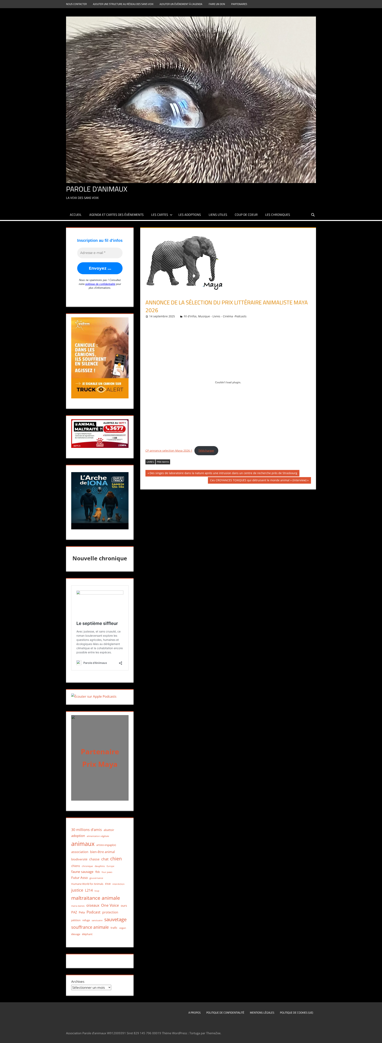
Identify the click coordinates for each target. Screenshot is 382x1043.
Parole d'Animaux (96, 188)
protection (110, 912)
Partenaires (239, 4)
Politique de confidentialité (225, 1012)
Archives (77, 981)
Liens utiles (218, 214)
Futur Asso (79, 877)
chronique (87, 866)
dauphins (100, 866)
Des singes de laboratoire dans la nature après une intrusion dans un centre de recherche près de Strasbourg (223, 473)
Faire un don (217, 4)
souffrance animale (90, 927)
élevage (75, 934)
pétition (76, 920)
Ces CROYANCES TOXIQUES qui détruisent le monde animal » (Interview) (258, 481)
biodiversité (79, 859)
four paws (107, 872)
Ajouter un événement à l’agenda (181, 4)
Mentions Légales (262, 1012)
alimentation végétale (98, 836)
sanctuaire (97, 920)
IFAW (108, 884)
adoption (78, 835)
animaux (83, 844)
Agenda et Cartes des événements (116, 214)
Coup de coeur (246, 214)
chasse (94, 859)
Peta (82, 912)
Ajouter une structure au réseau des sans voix (123, 4)
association (79, 852)
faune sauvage (82, 871)
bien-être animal (102, 851)
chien (116, 859)
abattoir (109, 830)
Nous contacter (76, 4)
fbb (97, 872)
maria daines (78, 905)
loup (97, 890)
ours (124, 905)
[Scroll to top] (375, 1036)
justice (77, 890)
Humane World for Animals (87, 884)
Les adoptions (189, 214)
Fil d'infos (190, 316)
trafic (114, 928)
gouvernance (96, 877)
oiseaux (92, 905)
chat (104, 859)
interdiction (118, 883)
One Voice (110, 905)
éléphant (87, 934)
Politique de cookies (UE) (296, 1012)
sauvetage (115, 919)
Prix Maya (163, 462)
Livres (150, 462)
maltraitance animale (95, 898)
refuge (86, 920)
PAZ (74, 912)
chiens (75, 866)
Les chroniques (277, 214)
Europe (110, 866)
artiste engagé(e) (106, 845)
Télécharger (206, 450)
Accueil (76, 214)
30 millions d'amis (86, 829)
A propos (194, 1012)
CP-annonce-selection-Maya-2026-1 (168, 450)
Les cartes (159, 214)
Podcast (93, 912)
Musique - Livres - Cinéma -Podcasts (222, 316)
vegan (122, 927)
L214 (89, 890)
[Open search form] (313, 214)
